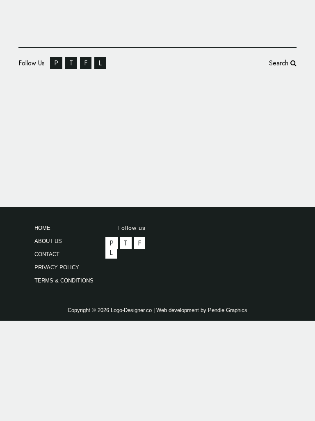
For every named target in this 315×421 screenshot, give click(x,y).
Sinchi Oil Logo (72, 104)
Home (42, 228)
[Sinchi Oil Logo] (94, 164)
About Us (48, 241)
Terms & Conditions (64, 281)
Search (279, 63)
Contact (46, 254)
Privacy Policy (56, 267)
